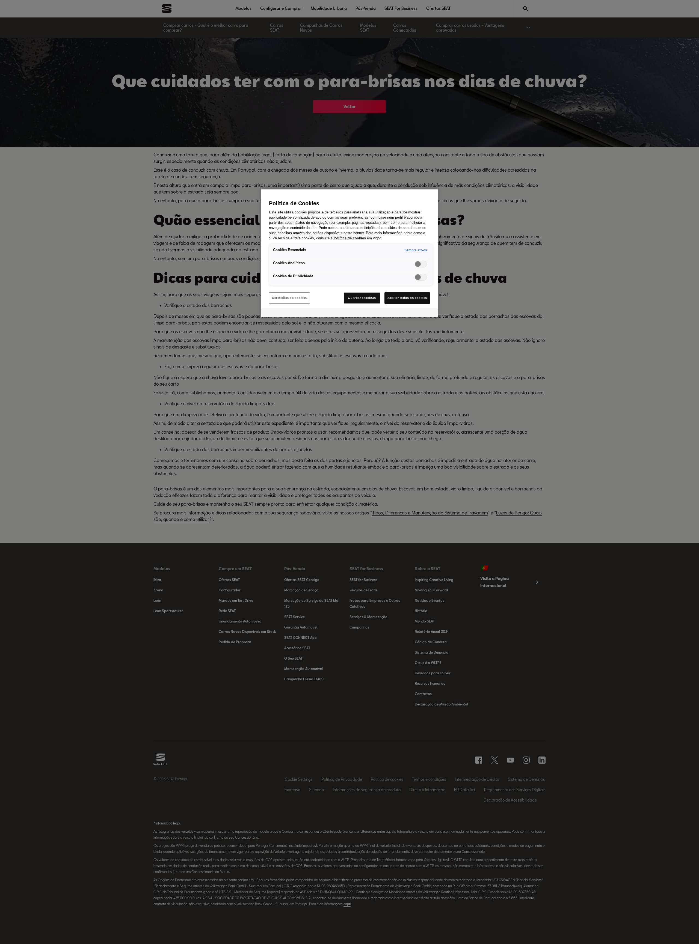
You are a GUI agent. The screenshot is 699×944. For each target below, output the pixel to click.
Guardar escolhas (362, 297)
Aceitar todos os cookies (407, 297)
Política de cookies (350, 238)
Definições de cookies (289, 297)
